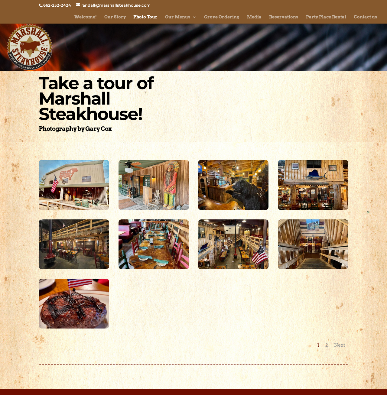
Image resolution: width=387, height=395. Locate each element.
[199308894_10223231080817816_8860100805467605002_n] (313, 267)
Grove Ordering (221, 17)
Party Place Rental (326, 17)
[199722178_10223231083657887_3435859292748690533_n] (233, 208)
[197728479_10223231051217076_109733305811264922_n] (74, 208)
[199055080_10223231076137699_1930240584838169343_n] (74, 327)
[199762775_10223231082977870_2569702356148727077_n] (233, 267)
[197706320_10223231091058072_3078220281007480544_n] (74, 267)
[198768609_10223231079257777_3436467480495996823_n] (313, 208)
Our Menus (177, 17)
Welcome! (85, 17)
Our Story (115, 17)
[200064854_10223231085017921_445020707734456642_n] (154, 267)
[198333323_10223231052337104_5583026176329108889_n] (154, 208)
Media (254, 17)
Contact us (365, 17)
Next (339, 345)
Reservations (283, 17)
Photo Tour (145, 17)
